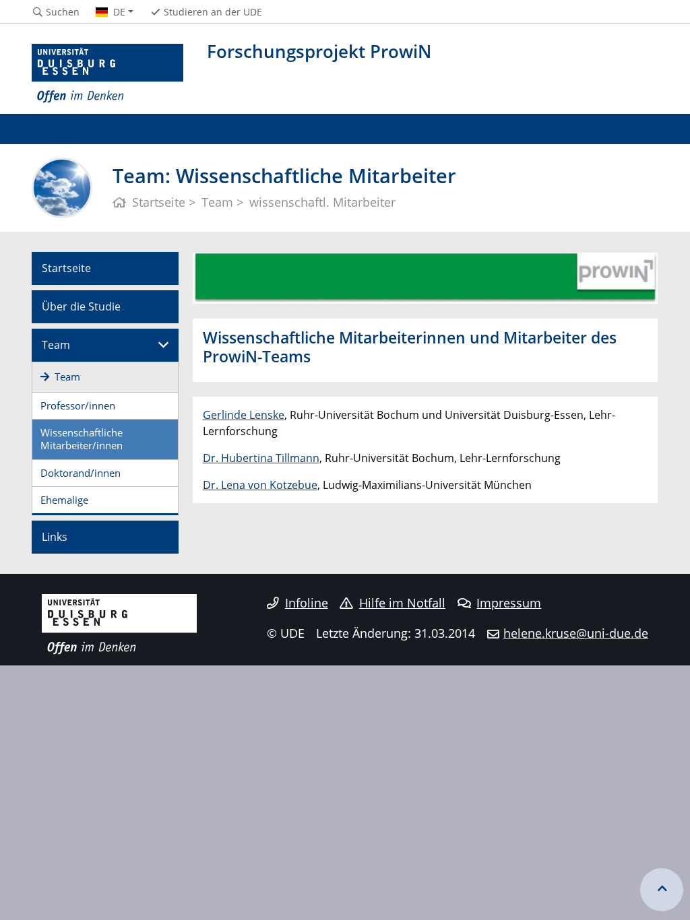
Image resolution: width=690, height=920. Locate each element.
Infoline (306, 603)
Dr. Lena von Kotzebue (260, 485)
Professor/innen (77, 405)
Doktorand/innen (80, 473)
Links (54, 536)
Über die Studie (81, 306)
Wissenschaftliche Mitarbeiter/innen (81, 439)
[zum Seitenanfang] (661, 889)
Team (56, 344)
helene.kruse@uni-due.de (575, 633)
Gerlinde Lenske (243, 414)
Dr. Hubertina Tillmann (261, 458)
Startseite (66, 268)
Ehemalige (64, 499)
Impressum (508, 603)
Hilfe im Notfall (402, 603)
